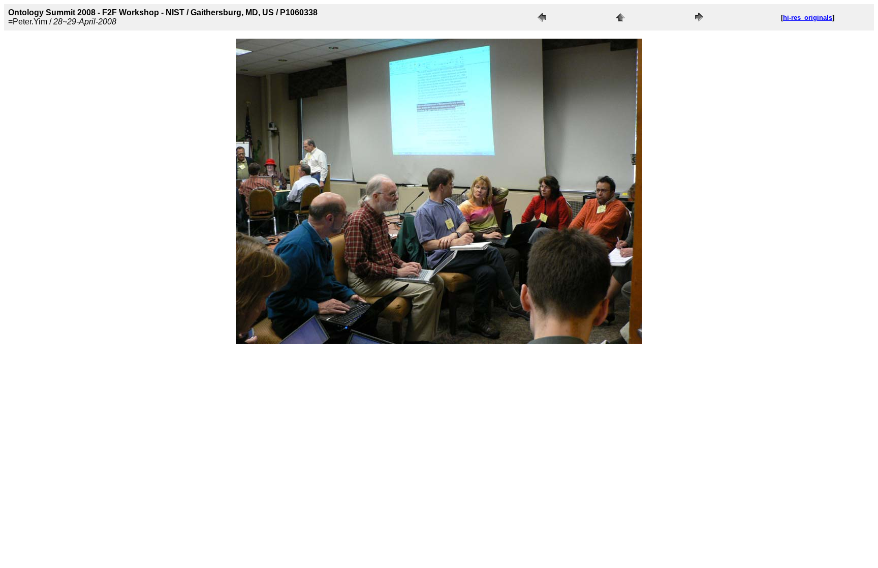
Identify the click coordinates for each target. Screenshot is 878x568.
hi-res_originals (807, 17)
